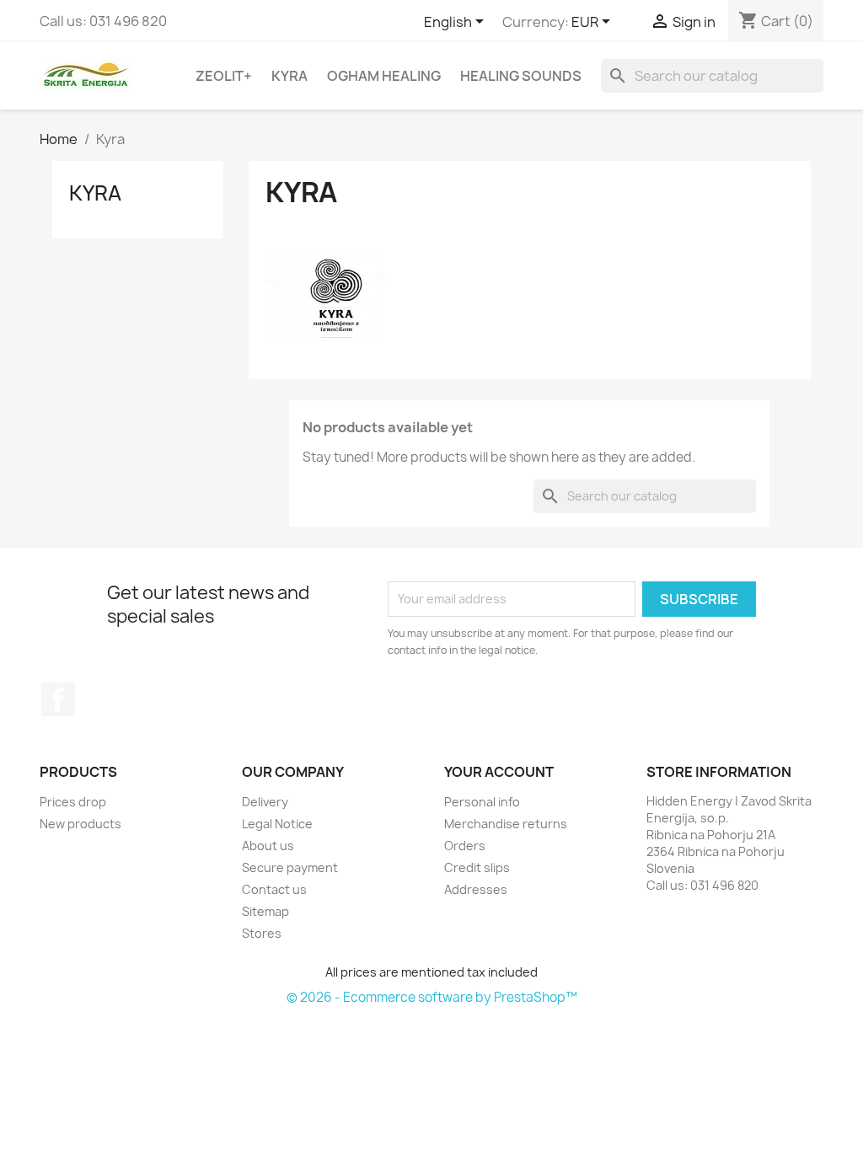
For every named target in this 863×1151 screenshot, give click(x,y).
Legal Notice (277, 824)
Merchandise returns (505, 824)
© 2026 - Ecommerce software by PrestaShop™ (432, 997)
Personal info (482, 802)
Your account (499, 772)
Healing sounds (521, 76)
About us (268, 846)
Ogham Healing (384, 76)
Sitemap (265, 911)
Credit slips (477, 867)
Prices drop (73, 802)
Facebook (58, 699)
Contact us (274, 889)
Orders (464, 846)
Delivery (265, 802)
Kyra (289, 76)
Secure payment (290, 867)
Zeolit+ (224, 76)
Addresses (475, 889)
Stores (261, 933)
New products (80, 824)
